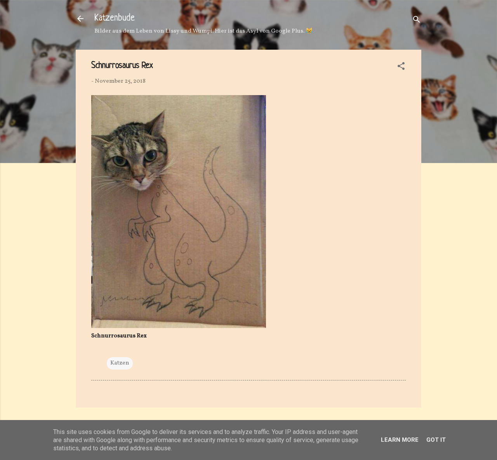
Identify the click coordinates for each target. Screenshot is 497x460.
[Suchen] (416, 21)
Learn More (400, 439)
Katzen (119, 363)
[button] (401, 67)
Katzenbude (114, 18)
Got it (436, 439)
